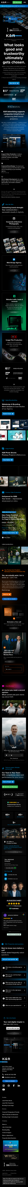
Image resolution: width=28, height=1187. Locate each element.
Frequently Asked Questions (9, 1138)
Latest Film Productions (8, 1103)
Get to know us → (22, 6)
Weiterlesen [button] (6, 927)
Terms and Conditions (6, 1175)
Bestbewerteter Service (14, 804)
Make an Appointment (7, 1135)
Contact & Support (6, 1132)
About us (4, 1124)
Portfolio (4, 1097)
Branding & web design (8, 1105)
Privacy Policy (13, 1173)
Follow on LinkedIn (10, 1081)
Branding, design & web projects (10, 1117)
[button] (8, 2)
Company (4, 1121)
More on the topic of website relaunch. (10, 197)
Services (4, 1109)
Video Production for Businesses (10, 1114)
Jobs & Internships (6, 1127)
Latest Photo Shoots (7, 1100)
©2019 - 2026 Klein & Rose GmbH (9, 1170)
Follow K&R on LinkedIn (10, 599)
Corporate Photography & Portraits (10, 1112)
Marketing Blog (6, 1130)
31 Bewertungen (17, 906)
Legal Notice (5, 1173)
